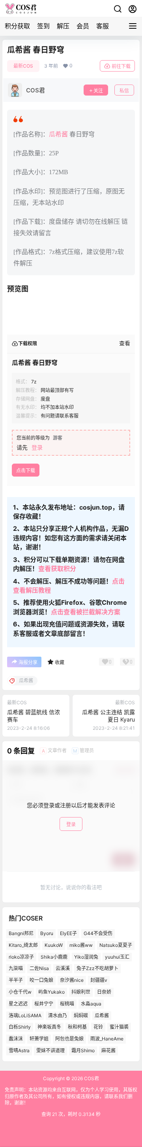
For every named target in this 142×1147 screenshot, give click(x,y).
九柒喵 (16, 968)
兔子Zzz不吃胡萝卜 (97, 968)
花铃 (98, 1027)
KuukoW (54, 945)
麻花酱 (108, 1050)
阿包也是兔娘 (69, 1039)
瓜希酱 (58, 134)
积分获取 (17, 26)
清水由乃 (57, 1015)
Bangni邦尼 (21, 933)
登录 (37, 447)
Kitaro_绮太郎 (23, 945)
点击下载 (25, 470)
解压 (63, 26)
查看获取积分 (57, 569)
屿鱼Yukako (51, 992)
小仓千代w (20, 992)
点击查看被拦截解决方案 (85, 612)
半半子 (16, 980)
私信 (124, 91)
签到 (43, 26)
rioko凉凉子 (21, 957)
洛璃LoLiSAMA (25, 1015)
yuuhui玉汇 (117, 957)
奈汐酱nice (72, 980)
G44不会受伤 (98, 933)
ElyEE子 (68, 933)
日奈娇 (104, 992)
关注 (98, 91)
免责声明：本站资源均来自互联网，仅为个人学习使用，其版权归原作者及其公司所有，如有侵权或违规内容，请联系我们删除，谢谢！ (71, 1096)
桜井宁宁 (43, 1004)
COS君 (91, 1078)
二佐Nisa (39, 968)
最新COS (23, 66)
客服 (102, 26)
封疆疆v (98, 980)
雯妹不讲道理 (50, 1050)
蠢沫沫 (16, 1039)
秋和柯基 (77, 1027)
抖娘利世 (80, 992)
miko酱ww (81, 945)
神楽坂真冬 (49, 1027)
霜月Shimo (83, 1050)
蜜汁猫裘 (119, 1027)
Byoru (46, 933)
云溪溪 (63, 968)
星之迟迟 (18, 1004)
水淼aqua (91, 1004)
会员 (83, 26)
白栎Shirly (20, 1027)
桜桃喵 (67, 1004)
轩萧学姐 (39, 1039)
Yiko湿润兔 (86, 957)
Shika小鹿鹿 (54, 957)
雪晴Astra (19, 1050)
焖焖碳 (81, 1015)
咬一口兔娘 (41, 980)
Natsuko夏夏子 (115, 945)
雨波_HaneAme (106, 1039)
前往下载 (121, 66)
